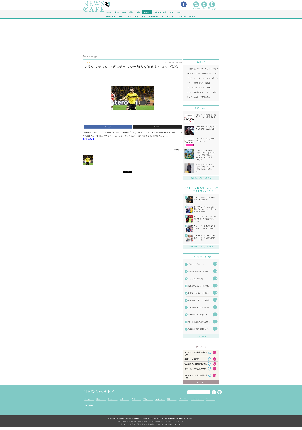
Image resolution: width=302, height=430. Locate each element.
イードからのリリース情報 (176, 418)
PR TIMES (89, 406)
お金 (179, 12)
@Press (189, 418)
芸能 (131, 12)
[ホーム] (84, 57)
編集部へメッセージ (132, 418)
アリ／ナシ (181, 16)
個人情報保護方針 (146, 418)
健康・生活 (110, 16)
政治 (124, 12)
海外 (133, 399)
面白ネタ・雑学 (160, 12)
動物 (120, 16)
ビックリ (182, 399)
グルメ (128, 16)
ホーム (87, 399)
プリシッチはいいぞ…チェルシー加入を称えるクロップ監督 (131, 67)
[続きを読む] (88, 139)
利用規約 (157, 418)
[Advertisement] (151, 36)
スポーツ (147, 12)
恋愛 (172, 12)
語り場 (192, 16)
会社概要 (165, 418)
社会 (117, 12)
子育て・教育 (140, 16)
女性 (138, 12)
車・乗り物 (153, 16)
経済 (121, 399)
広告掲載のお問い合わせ (116, 418)
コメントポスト (167, 16)
